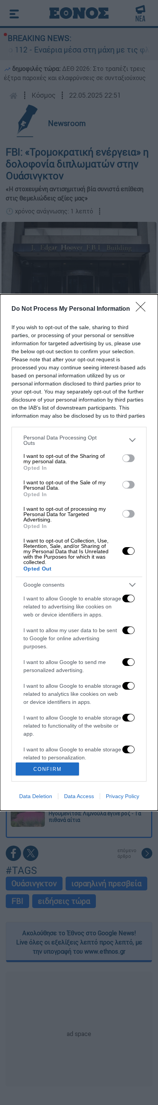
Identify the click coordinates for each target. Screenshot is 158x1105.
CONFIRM (47, 769)
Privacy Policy (122, 796)
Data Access (79, 796)
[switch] (128, 458)
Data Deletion (35, 796)
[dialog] (79, 552)
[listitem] (79, 440)
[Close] (143, 309)
